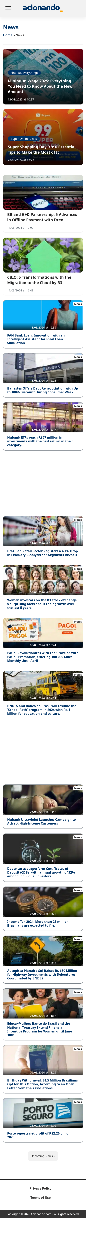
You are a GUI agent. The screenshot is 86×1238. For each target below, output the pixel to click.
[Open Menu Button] (8, 9)
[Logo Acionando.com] (43, 8)
